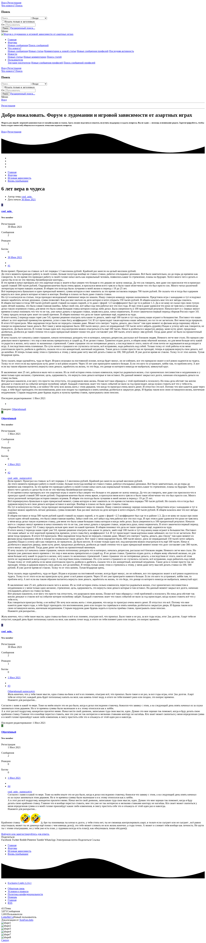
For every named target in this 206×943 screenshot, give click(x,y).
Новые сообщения (18, 45)
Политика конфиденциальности (25, 894)
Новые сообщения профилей (92, 51)
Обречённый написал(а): (21, 691)
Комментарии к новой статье (60, 51)
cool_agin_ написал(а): (20, 478)
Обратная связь (16, 888)
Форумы (12, 42)
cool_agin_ (27, 196)
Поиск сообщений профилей (79, 62)
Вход (4, 99)
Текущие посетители (19, 62)
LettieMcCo (7, 917)
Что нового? (14, 48)
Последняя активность (121, 51)
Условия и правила (18, 891)
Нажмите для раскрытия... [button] (22, 611)
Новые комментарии (34, 57)
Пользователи (15, 59)
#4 (9, 786)
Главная (12, 39)
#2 (9, 472)
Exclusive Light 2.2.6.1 (20, 883)
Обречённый (8, 418)
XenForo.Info (26, 920)
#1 (9, 265)
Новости (12, 54)
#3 (9, 685)
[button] (4, 31)
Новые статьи (36, 51)
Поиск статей (54, 57)
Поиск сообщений (38, 45)
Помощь (12, 897)
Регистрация (8, 105)
